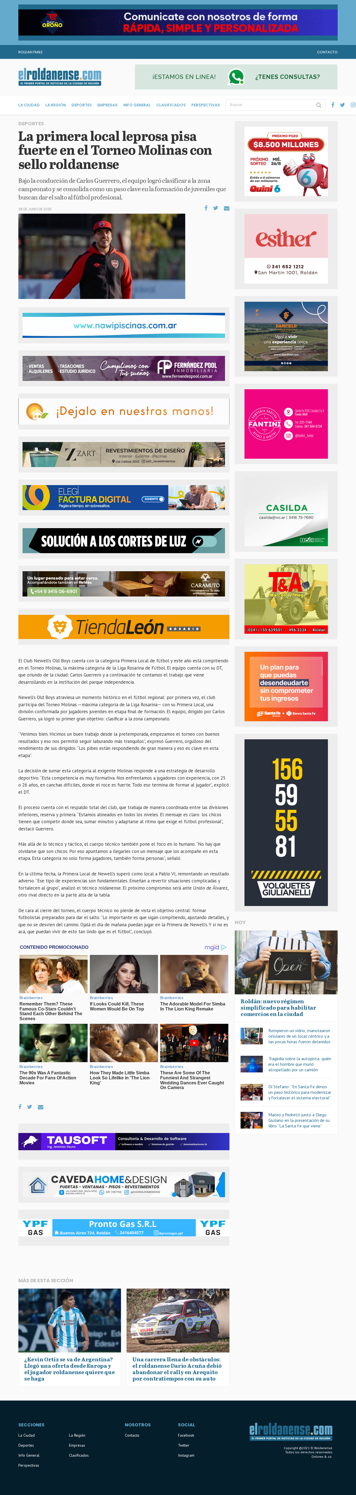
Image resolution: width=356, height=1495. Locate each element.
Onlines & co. (322, 1456)
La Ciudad (29, 105)
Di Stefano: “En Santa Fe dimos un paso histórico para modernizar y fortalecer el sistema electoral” (299, 1092)
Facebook (186, 1435)
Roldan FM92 (30, 52)
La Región (55, 105)
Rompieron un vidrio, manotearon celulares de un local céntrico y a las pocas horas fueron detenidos (299, 1036)
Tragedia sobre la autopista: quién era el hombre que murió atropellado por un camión (299, 1064)
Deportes (81, 105)
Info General (137, 105)
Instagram (186, 1455)
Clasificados (171, 105)
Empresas (107, 105)
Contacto (327, 52)
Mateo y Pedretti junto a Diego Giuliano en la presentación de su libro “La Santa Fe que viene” (299, 1120)
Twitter (183, 1445)
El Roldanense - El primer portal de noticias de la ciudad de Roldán (59, 77)
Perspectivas (205, 105)
